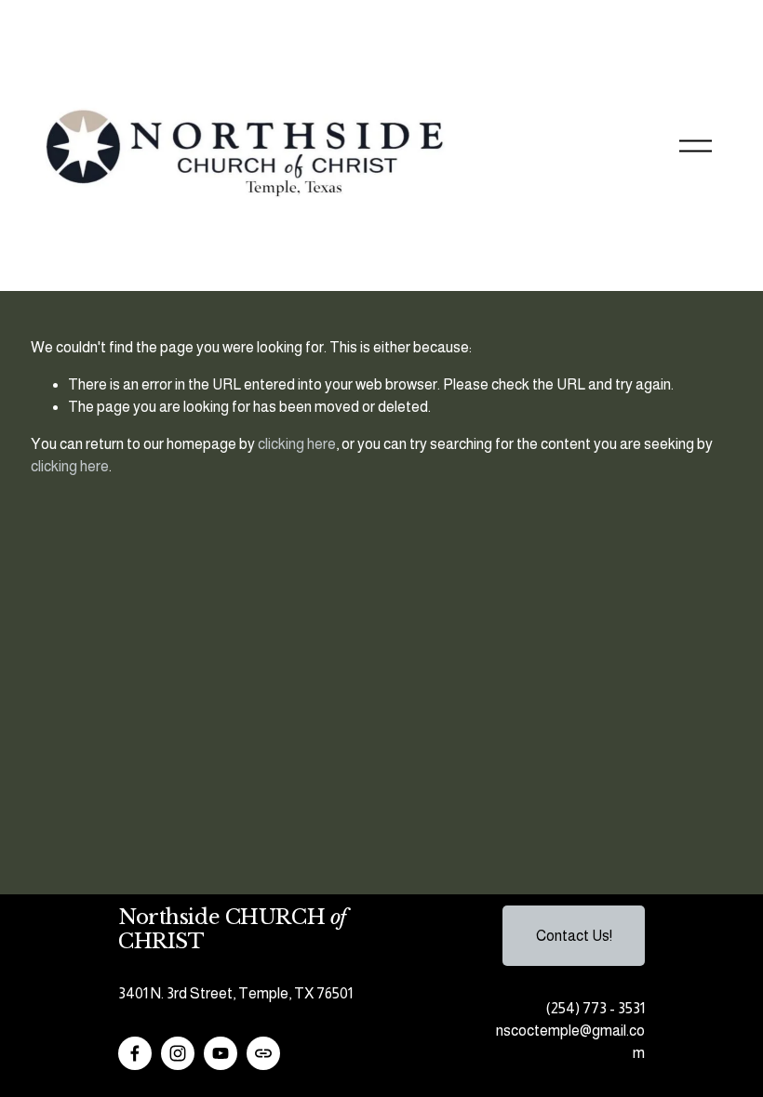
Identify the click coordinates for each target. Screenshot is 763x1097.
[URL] (263, 1053)
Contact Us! (574, 936)
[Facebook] (135, 1053)
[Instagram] (177, 1053)
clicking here (297, 444)
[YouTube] (220, 1053)
